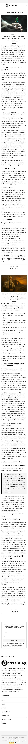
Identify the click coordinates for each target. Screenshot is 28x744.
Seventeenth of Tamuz (8, 99)
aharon (16, 41)
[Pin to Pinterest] (15, 269)
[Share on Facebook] (12, 269)
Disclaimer (4, 723)
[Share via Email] (17, 269)
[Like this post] (10, 269)
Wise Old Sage (16, 299)
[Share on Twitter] (14, 269)
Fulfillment (9, 294)
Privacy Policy (5, 715)
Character (4, 294)
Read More (17, 742)
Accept (11, 742)
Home (3, 700)
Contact (3, 708)
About (3, 704)
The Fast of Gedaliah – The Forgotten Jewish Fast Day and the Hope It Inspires (14, 38)
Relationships (23, 294)
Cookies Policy (5, 712)
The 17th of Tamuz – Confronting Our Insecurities (14, 297)
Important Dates (14, 34)
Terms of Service (6, 719)
